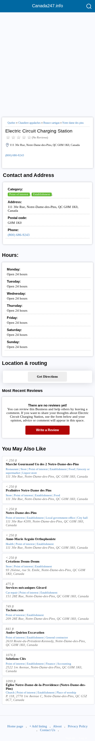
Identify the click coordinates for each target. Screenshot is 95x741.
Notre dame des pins (73, 122)
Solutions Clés (16, 658)
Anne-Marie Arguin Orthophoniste (31, 539)
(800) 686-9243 (14, 155)
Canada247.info (47, 5)
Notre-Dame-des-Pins (21, 513)
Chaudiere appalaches (29, 122)
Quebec (11, 122)
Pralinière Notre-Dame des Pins (28, 490)
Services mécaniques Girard (26, 587)
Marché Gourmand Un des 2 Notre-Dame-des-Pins (42, 464)
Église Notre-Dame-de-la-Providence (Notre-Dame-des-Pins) (46, 686)
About (57, 726)
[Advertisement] (47, 63)
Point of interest (18, 194)
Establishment (41, 194)
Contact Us (47, 730)
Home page (15, 726)
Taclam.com (15, 610)
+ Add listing (38, 726)
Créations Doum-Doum (23, 561)
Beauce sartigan (51, 122)
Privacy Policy (78, 726)
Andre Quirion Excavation (25, 632)
